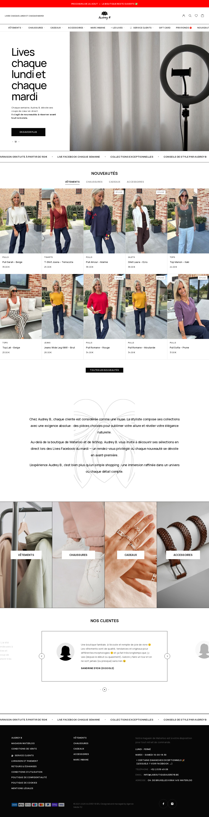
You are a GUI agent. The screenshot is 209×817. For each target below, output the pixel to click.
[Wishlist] (196, 16)
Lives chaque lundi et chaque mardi (24, 16)
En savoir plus (28, 132)
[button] (12, 141)
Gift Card (164, 27)
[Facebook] (163, 803)
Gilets (131, 257)
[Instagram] (172, 803)
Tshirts (48, 257)
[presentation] (42, 656)
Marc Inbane (98, 27)
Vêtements (14, 27)
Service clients (142, 27)
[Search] (190, 15)
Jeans (47, 342)
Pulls (5, 257)
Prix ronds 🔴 (184, 27)
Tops (172, 257)
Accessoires (75, 27)
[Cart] (202, 16)
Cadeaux (55, 27)
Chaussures (35, 27)
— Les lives (117, 27)
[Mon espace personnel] (184, 15)
